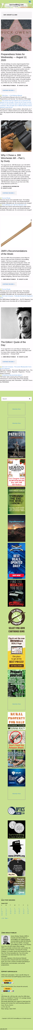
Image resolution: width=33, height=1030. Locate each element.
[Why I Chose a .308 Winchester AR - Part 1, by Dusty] (16, 136)
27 (19, 913)
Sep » (6, 918)
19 (15, 911)
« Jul (2, 918)
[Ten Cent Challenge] (16, 829)
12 (15, 910)
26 (15, 913)
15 (28, 910)
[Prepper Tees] (16, 867)
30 (2, 915)
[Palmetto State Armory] (16, 561)
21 (23, 911)
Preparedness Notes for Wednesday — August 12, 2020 (14, 57)
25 (10, 913)
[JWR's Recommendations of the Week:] (16, 232)
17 (6, 911)
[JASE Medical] (16, 886)
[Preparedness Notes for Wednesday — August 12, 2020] (16, 35)
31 (6, 915)
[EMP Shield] (16, 778)
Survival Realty (5, 198)
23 (2, 913)
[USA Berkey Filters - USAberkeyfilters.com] (16, 759)
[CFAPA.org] (16, 848)
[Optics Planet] (16, 811)
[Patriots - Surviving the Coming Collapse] (16, 444)
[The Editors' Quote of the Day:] (16, 323)
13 (19, 910)
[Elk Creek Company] (16, 621)
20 (19, 911)
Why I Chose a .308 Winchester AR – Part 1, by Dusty (13, 158)
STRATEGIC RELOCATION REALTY (11, 375)
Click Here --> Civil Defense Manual (11, 95)
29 (28, 913)
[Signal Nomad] (16, 528)
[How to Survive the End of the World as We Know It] (16, 500)
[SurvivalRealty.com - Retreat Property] (16, 721)
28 (23, 913)
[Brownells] (16, 652)
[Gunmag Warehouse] (16, 593)
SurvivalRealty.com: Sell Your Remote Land (13, 205)
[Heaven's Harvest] (16, 472)
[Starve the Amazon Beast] (16, 740)
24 (6, 913)
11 (10, 910)
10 (6, 910)
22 (28, 911)
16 (2, 911)
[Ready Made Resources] (16, 683)
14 (23, 910)
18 (10, 911)
